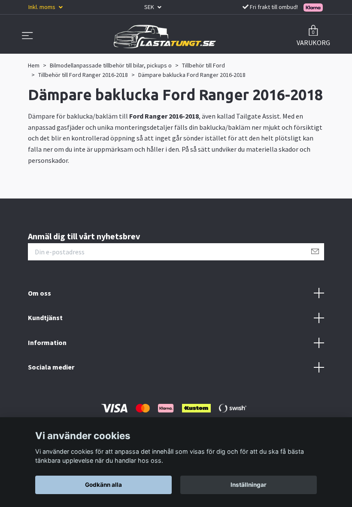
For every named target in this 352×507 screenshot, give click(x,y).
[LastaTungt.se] (164, 36)
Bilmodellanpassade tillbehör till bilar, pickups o (111, 65)
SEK (149, 7)
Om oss (39, 293)
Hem (33, 65)
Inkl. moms (42, 7)
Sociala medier (51, 367)
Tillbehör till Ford (203, 65)
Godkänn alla (103, 484)
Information (47, 342)
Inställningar (249, 484)
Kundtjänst (45, 317)
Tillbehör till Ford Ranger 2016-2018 (83, 75)
